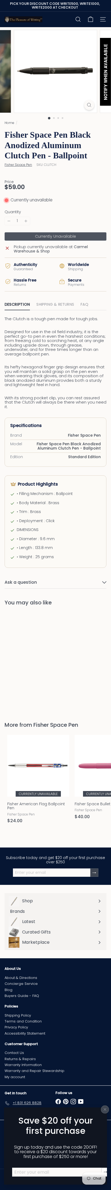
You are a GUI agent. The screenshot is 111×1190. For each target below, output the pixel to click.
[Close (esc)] (105, 1109)
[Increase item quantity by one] (26, 221)
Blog (8, 989)
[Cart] (90, 19)
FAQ (84, 304)
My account (15, 1076)
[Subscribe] (106, 1172)
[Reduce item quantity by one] (9, 221)
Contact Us (14, 1052)
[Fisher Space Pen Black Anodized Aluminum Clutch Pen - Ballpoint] (38, 660)
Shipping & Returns (55, 304)
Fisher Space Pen (55, 725)
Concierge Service (21, 983)
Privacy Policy (16, 1027)
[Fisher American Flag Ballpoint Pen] (38, 780)
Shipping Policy (18, 1015)
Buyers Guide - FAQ (22, 995)
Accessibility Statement (25, 1033)
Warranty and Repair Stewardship (34, 1070)
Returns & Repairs (20, 1058)
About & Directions (21, 977)
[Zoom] (89, 105)
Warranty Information (23, 1064)
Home (9, 122)
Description (17, 304)
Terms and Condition (23, 1021)
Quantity (13, 212)
